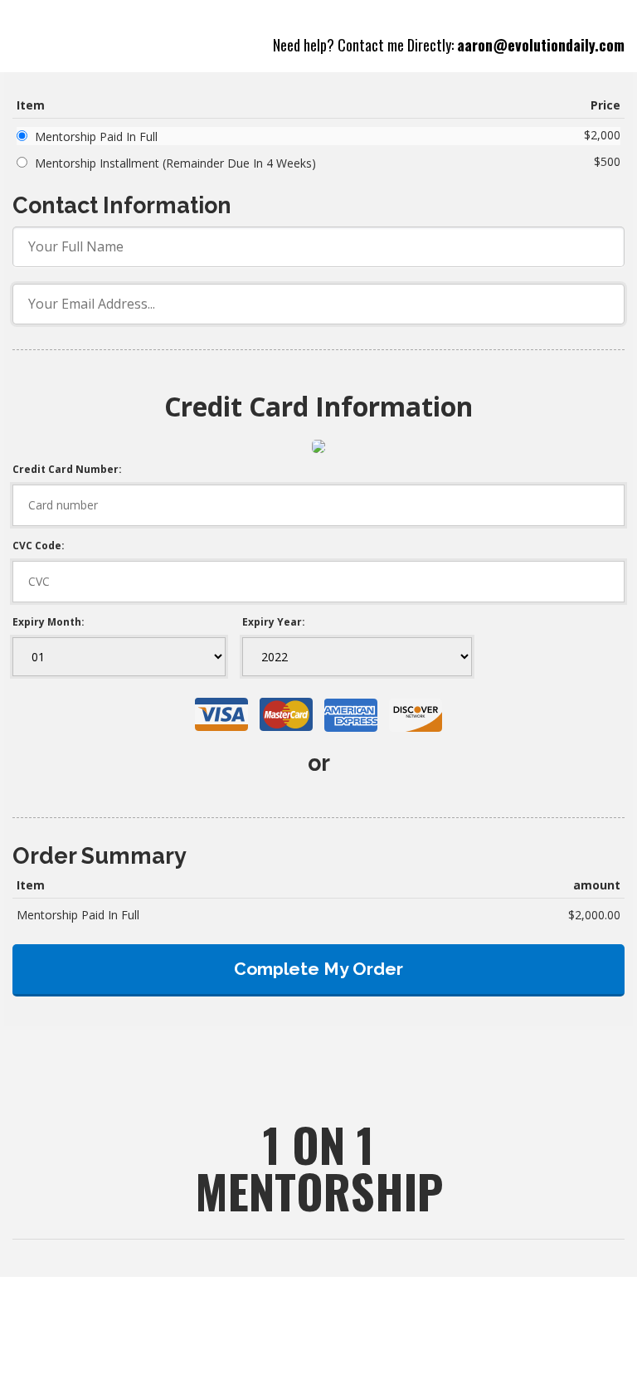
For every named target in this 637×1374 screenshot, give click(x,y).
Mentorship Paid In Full (96, 136)
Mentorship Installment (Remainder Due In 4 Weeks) (175, 163)
